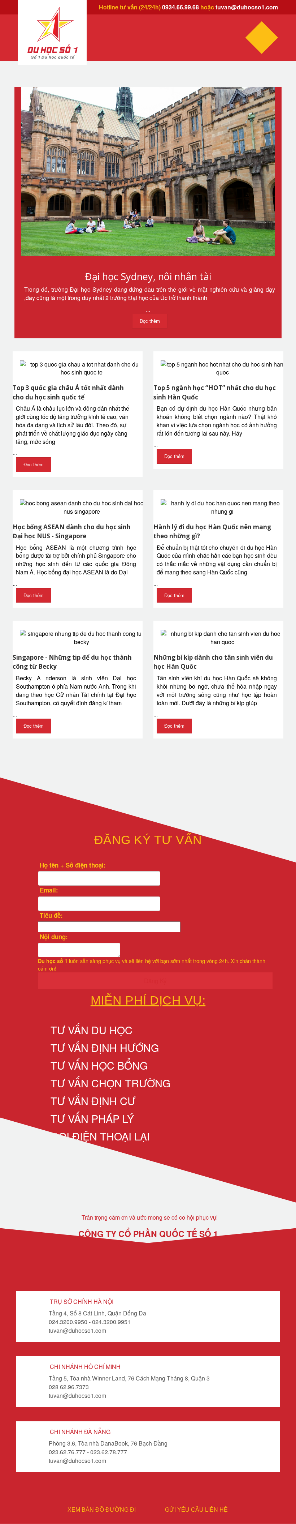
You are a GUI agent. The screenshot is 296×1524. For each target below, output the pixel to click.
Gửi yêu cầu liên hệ (196, 1510)
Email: (48, 890)
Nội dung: (53, 936)
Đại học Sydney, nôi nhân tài (148, 276)
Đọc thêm (150, 320)
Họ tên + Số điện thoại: (72, 865)
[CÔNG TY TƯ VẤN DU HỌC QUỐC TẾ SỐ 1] (52, 33)
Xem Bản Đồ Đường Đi (102, 1510)
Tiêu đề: (50, 915)
